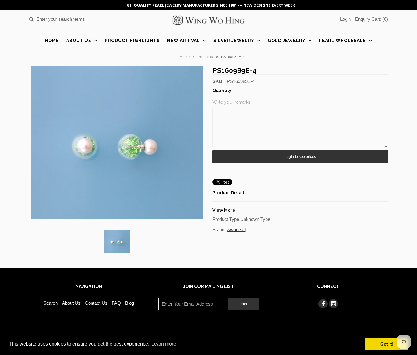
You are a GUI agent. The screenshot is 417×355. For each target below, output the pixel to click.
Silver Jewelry (233, 40)
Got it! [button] (386, 344)
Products (205, 57)
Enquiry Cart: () (371, 19)
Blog (129, 303)
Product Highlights (132, 40)
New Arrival (183, 40)
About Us (78, 40)
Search (50, 303)
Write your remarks (231, 102)
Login (345, 19)
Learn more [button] (163, 343)
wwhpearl (236, 229)
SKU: (218, 81)
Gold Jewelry (287, 40)
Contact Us (96, 303)
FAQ (116, 303)
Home (52, 40)
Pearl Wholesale (342, 40)
